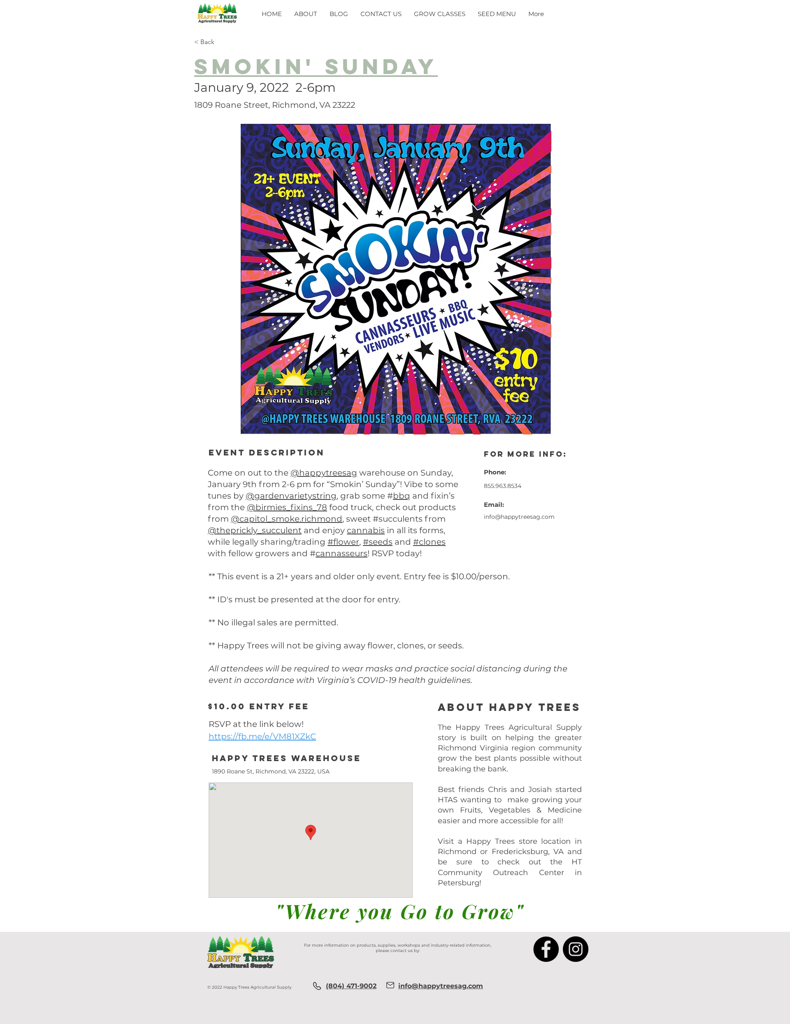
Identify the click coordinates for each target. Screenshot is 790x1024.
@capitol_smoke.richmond (286, 519)
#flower (343, 542)
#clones (429, 542)
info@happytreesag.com (519, 516)
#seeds (378, 542)
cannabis (366, 530)
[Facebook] (546, 949)
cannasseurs (341, 553)
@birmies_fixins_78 (287, 507)
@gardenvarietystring (291, 496)
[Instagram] (575, 949)
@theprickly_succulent (255, 530)
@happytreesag (323, 473)
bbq (401, 496)
